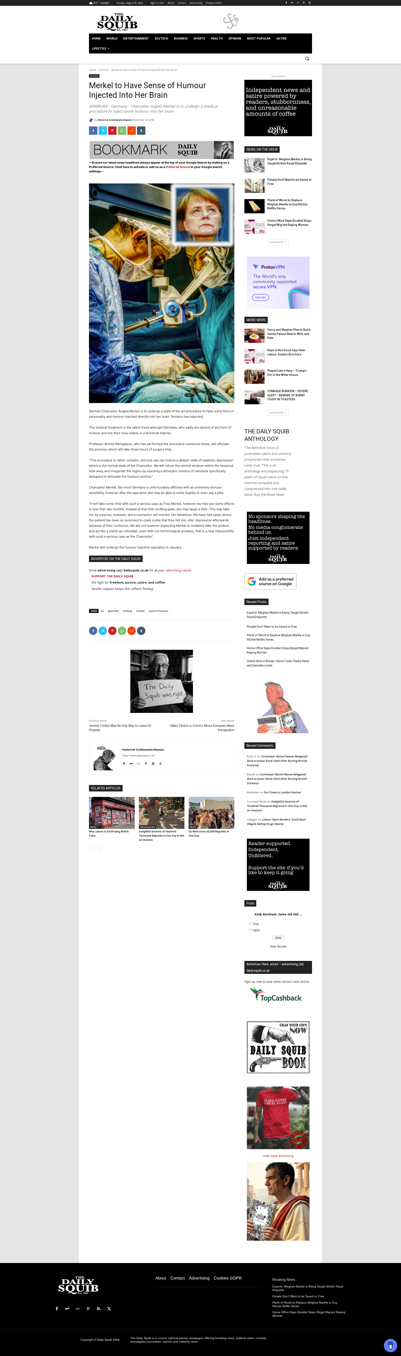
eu (102, 610)
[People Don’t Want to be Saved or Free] (254, 186)
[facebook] (124, 762)
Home (92, 70)
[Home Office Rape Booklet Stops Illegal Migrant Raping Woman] (254, 227)
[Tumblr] (141, 130)
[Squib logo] (122, 21)
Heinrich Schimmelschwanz (115, 119)
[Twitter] (309, 3)
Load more (276, 242)
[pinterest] (145, 762)
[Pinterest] (303, 3)
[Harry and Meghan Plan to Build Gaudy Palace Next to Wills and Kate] (254, 336)
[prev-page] (91, 849)
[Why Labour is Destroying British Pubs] (112, 813)
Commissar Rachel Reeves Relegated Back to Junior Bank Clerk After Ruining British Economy (277, 760)
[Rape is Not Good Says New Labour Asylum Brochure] (254, 356)
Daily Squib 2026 (108, 1339)
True (256, 924)
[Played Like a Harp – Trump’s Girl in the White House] (254, 377)
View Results (278, 946)
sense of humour (158, 610)
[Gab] (292, 3)
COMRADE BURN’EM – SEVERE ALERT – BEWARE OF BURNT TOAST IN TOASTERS (287, 395)
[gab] (131, 762)
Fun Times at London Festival (282, 792)
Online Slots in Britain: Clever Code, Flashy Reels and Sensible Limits (278, 663)
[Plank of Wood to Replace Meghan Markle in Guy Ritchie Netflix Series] (254, 206)
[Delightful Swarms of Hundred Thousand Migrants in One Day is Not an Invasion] (162, 813)
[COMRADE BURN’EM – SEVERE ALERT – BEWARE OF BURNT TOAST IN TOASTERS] (254, 397)
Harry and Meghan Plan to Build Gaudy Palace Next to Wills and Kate (288, 334)
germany (113, 610)
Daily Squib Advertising (278, 1156)
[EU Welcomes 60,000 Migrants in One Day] (211, 813)
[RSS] (98, 1309)
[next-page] (98, 849)
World (93, 827)
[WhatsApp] (122, 130)
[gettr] (138, 762)
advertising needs (178, 570)
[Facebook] (286, 3)
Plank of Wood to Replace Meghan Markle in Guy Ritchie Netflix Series (287, 204)
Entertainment (147, 827)
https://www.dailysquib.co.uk (138, 755)
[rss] (153, 762)
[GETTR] (298, 3)
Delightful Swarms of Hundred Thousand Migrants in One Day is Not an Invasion (161, 835)
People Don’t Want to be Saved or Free (272, 626)
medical (127, 610)
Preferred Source (178, 167)
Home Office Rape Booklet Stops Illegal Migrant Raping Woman (278, 650)
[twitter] (160, 762)
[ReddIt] (131, 130)
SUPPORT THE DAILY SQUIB (112, 576)
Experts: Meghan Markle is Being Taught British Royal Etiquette (277, 615)
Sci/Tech (104, 70)
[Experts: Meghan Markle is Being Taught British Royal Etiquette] (254, 165)
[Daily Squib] (91, 120)
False (256, 930)
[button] (307, 58)
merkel (140, 610)
